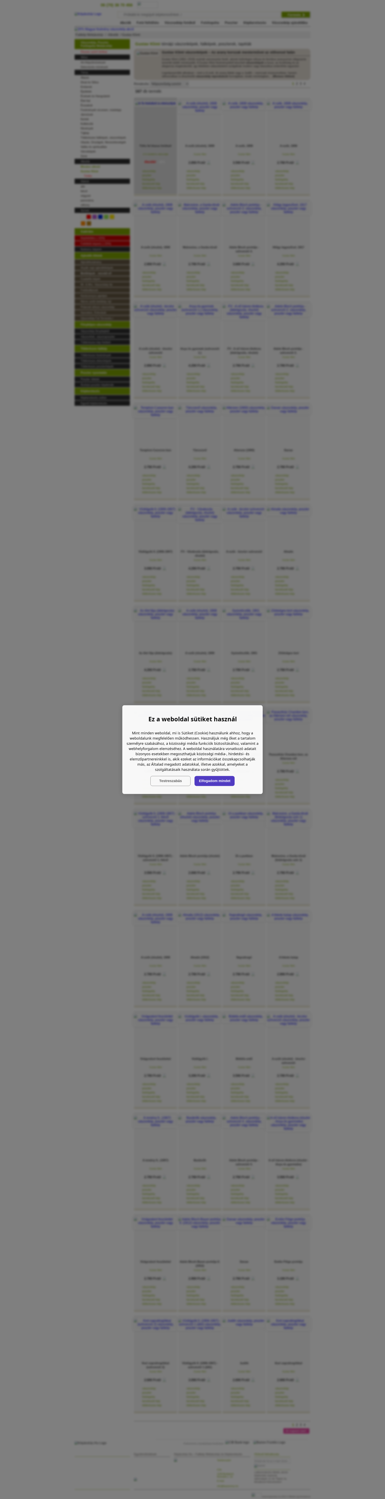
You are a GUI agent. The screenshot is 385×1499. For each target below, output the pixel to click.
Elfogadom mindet (214, 781)
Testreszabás (170, 781)
